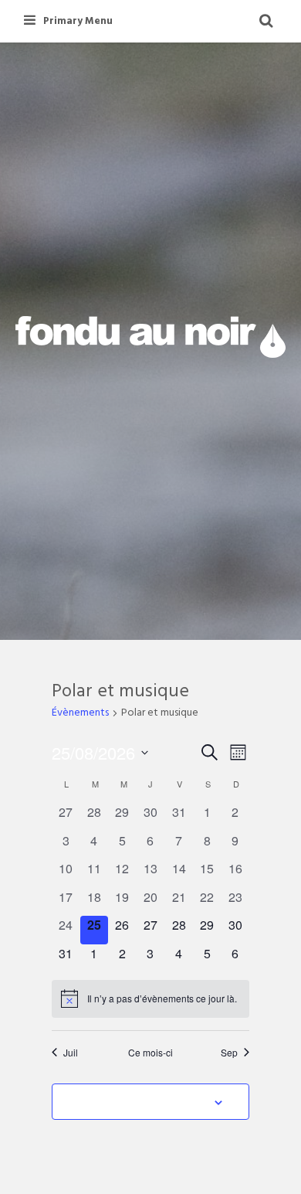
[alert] (150, 998)
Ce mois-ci (150, 1052)
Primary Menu (78, 21)
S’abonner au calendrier (142, 1101)
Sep (229, 1052)
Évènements (80, 714)
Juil (70, 1052)
